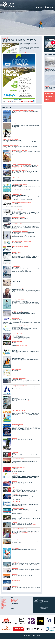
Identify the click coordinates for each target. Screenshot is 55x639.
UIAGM (12, 610)
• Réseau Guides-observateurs (17, 194)
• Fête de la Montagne (15, 548)
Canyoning (2, 601)
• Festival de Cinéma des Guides (17, 223)
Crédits (33, 635)
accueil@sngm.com (43, 610)
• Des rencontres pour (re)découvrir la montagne (20, 246)
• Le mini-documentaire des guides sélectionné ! (19, 528)
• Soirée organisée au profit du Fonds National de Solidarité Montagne (23, 110)
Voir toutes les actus (14, 605)
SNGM (52, 7)
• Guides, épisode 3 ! (15, 539)
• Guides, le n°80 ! (15, 574)
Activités (39, 7)
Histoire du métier (14, 600)
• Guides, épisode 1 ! (15, 568)
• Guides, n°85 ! (14, 397)
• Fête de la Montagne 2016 (16, 369)
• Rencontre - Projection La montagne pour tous (10, 139)
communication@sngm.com (21, 345)
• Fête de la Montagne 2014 (16, 501)
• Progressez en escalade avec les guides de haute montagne (21, 164)
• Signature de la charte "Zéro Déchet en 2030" (19, 170)
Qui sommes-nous (14, 609)
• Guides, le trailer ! (15, 586)
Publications (13, 611)
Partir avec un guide (14, 599)
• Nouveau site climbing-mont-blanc (17, 508)
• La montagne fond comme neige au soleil (19, 288)
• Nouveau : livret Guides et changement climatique (20, 231)
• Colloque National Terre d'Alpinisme (18, 210)
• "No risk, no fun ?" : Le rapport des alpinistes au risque (21, 177)
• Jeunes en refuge (15, 452)
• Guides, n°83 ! (14, 481)
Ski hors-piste (47, 86)
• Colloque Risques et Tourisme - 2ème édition (19, 184)
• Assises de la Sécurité (15, 266)
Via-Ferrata (2, 607)
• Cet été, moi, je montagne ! (16, 349)
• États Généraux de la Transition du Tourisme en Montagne (21, 241)
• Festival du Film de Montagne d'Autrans (18, 467)
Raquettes (2, 604)
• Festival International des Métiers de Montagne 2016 (20, 326)
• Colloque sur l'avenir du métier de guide (18, 217)
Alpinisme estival (3, 599)
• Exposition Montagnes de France (17, 424)
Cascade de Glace (3, 602)
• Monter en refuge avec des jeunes (17, 487)
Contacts (38, 635)
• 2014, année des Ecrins (16, 494)
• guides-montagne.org (16, 580)
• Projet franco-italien (15, 318)
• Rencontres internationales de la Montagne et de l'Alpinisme (21, 202)
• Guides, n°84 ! (14, 438)
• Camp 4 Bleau (14, 515)
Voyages (2, 608)
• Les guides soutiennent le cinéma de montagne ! (20, 385)
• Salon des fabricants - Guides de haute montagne (10, 145)
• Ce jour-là (14, 124)
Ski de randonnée (47, 68)
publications (28, 400)
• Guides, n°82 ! (14, 522)
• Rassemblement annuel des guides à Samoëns (19, 150)
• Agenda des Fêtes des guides (17, 341)
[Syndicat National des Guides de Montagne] (9, 5)
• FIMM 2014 (14, 474)
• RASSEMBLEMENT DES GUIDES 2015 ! (19, 378)
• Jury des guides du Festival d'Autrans (18, 458)
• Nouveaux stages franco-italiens (17, 357)
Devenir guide (13, 601)
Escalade (2, 603)
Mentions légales (27, 635)
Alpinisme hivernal (4, 600)
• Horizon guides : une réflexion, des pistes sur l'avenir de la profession (23, 280)
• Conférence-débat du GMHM (17, 333)
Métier (46, 7)
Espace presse (13, 604)
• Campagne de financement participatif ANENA (19, 311)
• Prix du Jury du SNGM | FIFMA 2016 (18, 300)
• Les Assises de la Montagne (16, 252)
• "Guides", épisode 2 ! (15, 562)
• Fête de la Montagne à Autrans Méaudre (18, 410)
